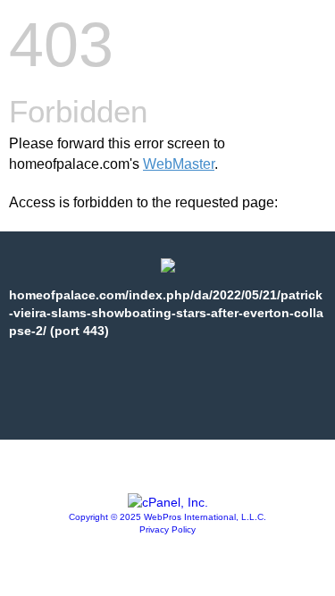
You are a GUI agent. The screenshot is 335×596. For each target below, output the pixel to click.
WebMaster (178, 164)
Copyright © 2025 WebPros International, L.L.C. (167, 517)
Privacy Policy (167, 529)
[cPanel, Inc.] (168, 502)
